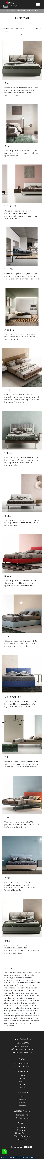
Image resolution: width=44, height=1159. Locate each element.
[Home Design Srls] (10, 4)
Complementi (22, 1118)
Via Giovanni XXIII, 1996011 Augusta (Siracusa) (22, 1047)
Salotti (22, 1081)
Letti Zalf (34, 11)
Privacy (4, 1157)
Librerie (22, 1075)
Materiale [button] (15, 28)
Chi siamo (22, 1127)
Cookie (12, 1157)
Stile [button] (29, 28)
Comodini (22, 1100)
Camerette (22, 1106)
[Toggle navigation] (37, 4)
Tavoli (22, 1084)
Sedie (22, 1087)
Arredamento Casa (18, 11)
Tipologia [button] (37, 28)
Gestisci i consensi (26, 1157)
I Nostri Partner (22, 1133)
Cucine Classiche (22, 1066)
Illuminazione (22, 1115)
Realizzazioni (22, 1139)
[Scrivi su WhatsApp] (4, 1151)
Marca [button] (6, 28)
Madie (22, 1078)
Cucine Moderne (22, 1063)
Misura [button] (23, 28)
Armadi (22, 1103)
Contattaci (22, 1130)
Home (8, 11)
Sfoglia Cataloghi (22, 1136)
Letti (28, 11)
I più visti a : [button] (22, 34)
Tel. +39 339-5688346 (22, 1052)
